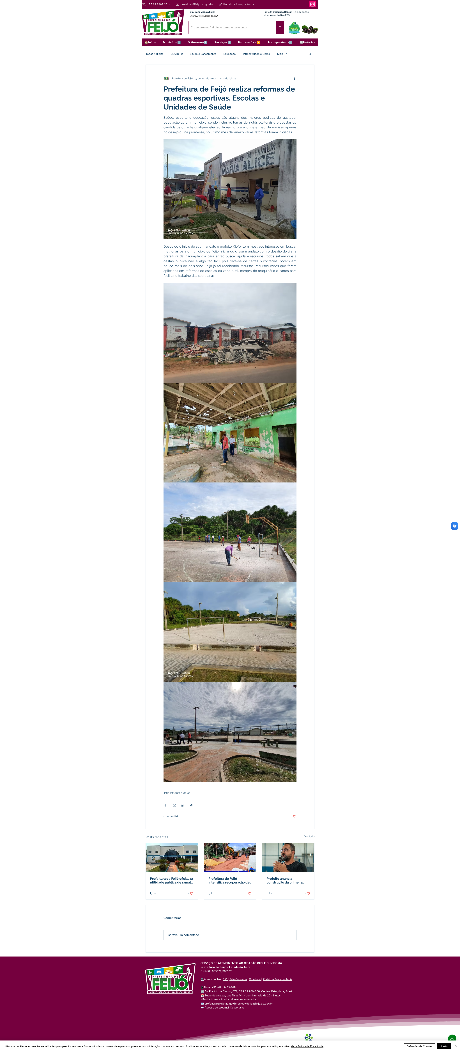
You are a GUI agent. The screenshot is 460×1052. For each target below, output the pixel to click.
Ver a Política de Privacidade (307, 1046)
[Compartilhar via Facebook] (165, 805)
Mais (280, 54)
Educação (229, 54)
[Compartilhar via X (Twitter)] (174, 805)
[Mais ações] (294, 78)
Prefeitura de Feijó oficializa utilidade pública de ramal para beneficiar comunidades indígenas (171, 880)
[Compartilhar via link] (191, 805)
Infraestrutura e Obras (256, 54)
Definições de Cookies (419, 1046)
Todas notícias (155, 54)
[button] (172, 42)
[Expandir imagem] (230, 333)
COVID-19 (177, 54)
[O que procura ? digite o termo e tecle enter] (280, 27)
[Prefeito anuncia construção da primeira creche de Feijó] (288, 857)
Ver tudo (309, 836)
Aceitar (444, 1046)
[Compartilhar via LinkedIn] (183, 805)
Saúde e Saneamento (203, 54)
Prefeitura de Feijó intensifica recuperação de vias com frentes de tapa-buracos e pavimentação (229, 880)
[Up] (452, 1039)
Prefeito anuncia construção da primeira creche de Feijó (285, 880)
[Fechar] (456, 1046)
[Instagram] (312, 4)
